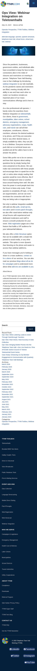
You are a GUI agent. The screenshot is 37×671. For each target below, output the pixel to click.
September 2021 (7, 397)
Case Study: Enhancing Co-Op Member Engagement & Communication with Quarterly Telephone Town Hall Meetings (17, 357)
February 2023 (7, 382)
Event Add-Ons (8, 484)
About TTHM (7, 581)
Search (5, 325)
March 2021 (6, 409)
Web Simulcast (21, 234)
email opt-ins (25, 207)
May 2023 (5, 379)
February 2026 (7, 367)
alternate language (8, 37)
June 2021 (5, 404)
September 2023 (7, 377)
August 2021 (6, 399)
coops (24, 125)
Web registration (14, 224)
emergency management (19, 122)
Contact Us (7, 620)
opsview (18, 37)
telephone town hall (8, 39)
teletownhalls (25, 114)
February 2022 (7, 392)
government (23, 117)
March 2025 (6, 372)
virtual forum (20, 39)
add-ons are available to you (22, 267)
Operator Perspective (9, 29)
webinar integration (10, 84)
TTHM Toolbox (22, 29)
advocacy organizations (12, 125)
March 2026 (6, 364)
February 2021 (7, 412)
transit (13, 128)
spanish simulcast (28, 37)
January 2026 (6, 369)
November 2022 (7, 384)
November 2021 (7, 394)
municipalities (8, 119)
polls (18, 207)
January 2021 (6, 414)
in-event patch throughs (23, 210)
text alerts (6, 210)
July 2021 (5, 402)
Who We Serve (8, 530)
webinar (8, 42)
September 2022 (7, 389)
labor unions (18, 119)
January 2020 (6, 417)
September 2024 (7, 374)
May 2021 (5, 407)
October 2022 (6, 387)
